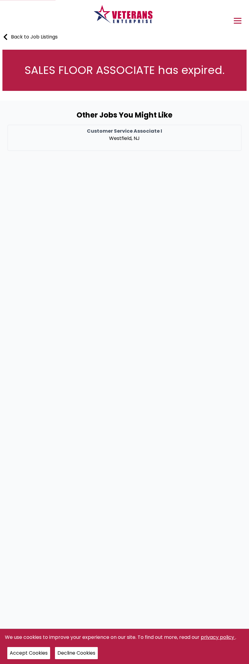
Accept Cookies (29, 652)
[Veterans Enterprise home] (124, 15)
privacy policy (218, 637)
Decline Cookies (76, 652)
